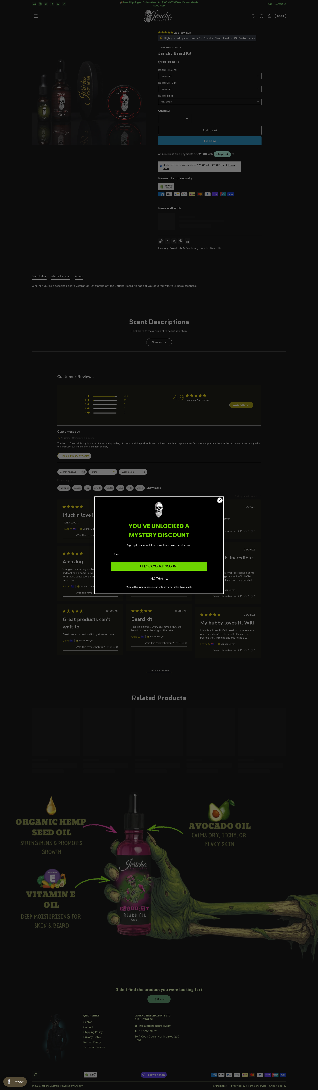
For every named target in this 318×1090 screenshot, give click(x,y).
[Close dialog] (219, 500)
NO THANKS (159, 578)
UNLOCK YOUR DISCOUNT (159, 566)
